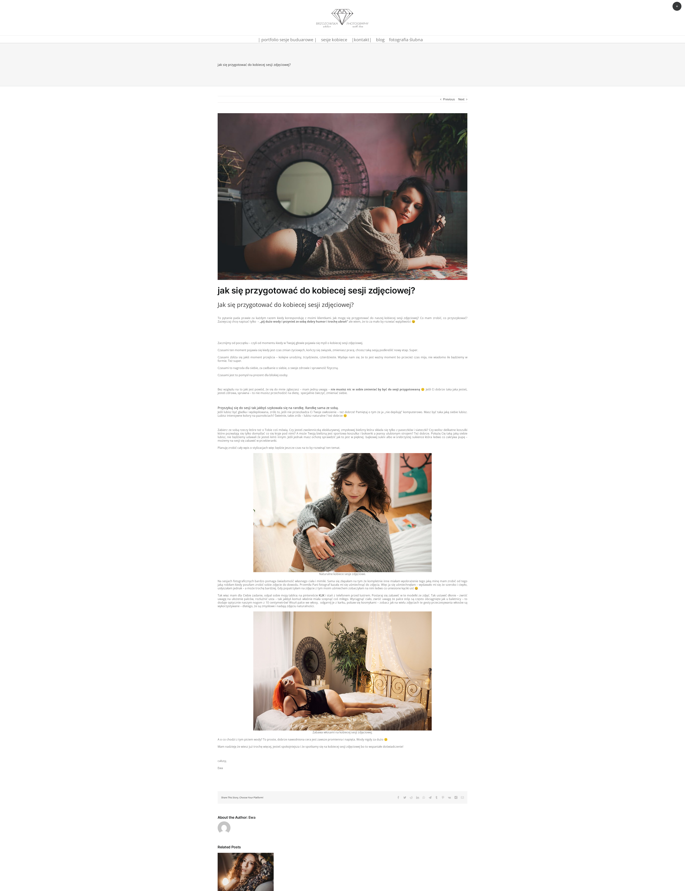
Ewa (251, 817)
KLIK (321, 595)
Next (461, 99)
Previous (449, 99)
